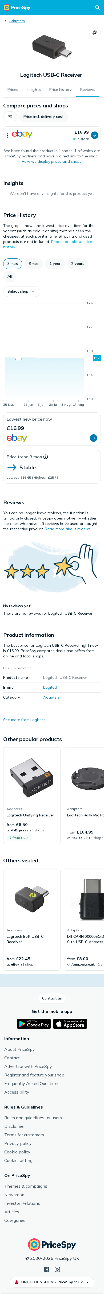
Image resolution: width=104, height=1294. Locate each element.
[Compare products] (95, 32)
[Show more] (7, 135)
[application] (52, 354)
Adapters (17, 21)
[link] (32, 795)
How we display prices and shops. (52, 161)
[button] (10, 116)
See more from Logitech (24, 719)
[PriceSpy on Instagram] (57, 1269)
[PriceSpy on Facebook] (46, 1269)
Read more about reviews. (68, 528)
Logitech (50, 687)
